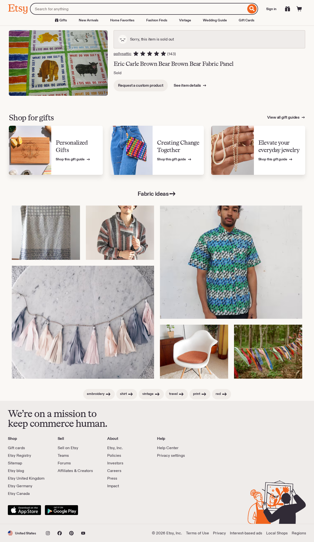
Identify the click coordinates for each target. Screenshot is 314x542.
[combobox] (138, 9)
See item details (188, 85)
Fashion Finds (156, 20)
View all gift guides (283, 117)
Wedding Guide (215, 20)
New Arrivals (88, 20)
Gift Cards (246, 20)
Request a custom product (140, 85)
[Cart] (299, 9)
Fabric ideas (153, 193)
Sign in (271, 9)
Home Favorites (122, 20)
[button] (22, 533)
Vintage (185, 20)
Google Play (61, 510)
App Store (24, 510)
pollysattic (122, 53)
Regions (299, 533)
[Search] (252, 9)
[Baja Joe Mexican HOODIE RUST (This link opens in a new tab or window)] (120, 233)
